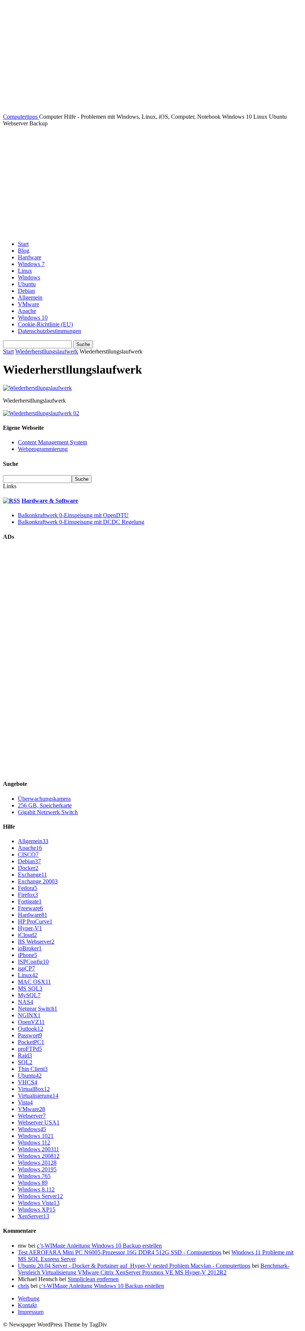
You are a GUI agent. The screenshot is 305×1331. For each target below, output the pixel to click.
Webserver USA (39, 1122)
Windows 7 (31, 264)
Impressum (31, 1312)
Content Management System (52, 442)
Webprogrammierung (43, 449)
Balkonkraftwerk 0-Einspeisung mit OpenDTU (73, 515)
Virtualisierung (38, 1095)
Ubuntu (27, 284)
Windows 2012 (37, 1162)
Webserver (32, 1116)
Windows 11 (34, 1142)
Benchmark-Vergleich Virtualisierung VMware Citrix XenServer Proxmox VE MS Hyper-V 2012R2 (153, 1269)
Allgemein (30, 297)
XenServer (33, 1216)
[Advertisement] (152, 183)
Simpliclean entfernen (93, 1279)
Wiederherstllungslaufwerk (46, 351)
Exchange (32, 874)
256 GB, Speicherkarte (45, 805)
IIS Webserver (36, 941)
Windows (29, 277)
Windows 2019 (37, 1169)
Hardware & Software (50, 500)
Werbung (28, 1298)
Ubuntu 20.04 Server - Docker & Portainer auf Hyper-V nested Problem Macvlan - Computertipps (134, 1266)
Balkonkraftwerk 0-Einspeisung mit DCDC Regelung (81, 522)
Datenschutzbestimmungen (49, 331)
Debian (26, 291)
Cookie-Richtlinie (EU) (45, 324)
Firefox (28, 895)
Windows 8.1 (36, 1189)
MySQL (29, 995)
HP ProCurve (35, 921)
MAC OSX (34, 982)
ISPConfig (33, 962)
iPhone (27, 955)
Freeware (30, 908)
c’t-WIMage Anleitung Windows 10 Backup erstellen (99, 1245)
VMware (28, 304)
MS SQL (30, 988)
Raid (25, 1055)
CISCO (28, 854)
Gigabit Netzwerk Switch (48, 812)
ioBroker (30, 948)
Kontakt (27, 1305)
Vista (25, 1102)
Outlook (30, 1029)
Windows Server (40, 1196)
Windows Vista (39, 1203)
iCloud (27, 935)
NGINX (29, 1015)
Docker (28, 868)
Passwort (30, 1035)
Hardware (29, 257)
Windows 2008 (39, 1156)
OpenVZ (31, 1022)
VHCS (27, 1082)
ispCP (26, 968)
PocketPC (31, 1042)
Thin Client (33, 1069)
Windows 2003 (38, 1149)
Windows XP (36, 1209)
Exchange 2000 (38, 881)
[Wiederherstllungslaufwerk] (37, 388)
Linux (25, 271)
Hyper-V (30, 928)
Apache (27, 311)
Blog (23, 250)
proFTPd (30, 1049)
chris (23, 1286)
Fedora (27, 888)
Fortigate (30, 901)
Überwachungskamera (44, 799)
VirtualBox (34, 1089)
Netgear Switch (37, 1008)
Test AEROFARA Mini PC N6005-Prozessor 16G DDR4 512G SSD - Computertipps (119, 1252)
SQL (25, 1062)
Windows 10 (33, 317)
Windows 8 (33, 1183)
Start (23, 244)
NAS (25, 1002)
